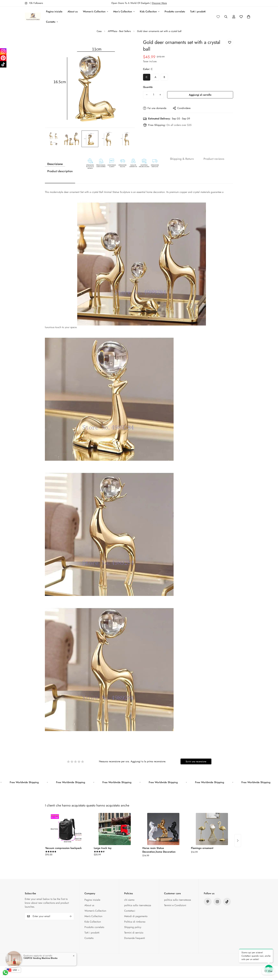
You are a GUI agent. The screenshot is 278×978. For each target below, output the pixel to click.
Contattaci (129, 911)
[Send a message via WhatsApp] (5, 972)
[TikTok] (3, 64)
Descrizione (55, 164)
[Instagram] (3, 51)
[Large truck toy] (115, 829)
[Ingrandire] (128, 45)
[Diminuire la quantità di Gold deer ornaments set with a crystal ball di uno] (146, 94)
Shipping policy (132, 927)
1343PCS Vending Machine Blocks (40, 958)
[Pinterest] (208, 902)
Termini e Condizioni (175, 905)
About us (73, 11)
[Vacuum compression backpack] (66, 829)
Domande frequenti (134, 938)
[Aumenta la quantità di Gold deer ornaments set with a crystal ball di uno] (160, 94)
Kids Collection (148, 11)
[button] (248, 16)
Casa (99, 31)
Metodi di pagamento (136, 916)
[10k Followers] (217, 902)
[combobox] (13, 970)
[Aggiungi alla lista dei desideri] (229, 42)
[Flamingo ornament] (212, 829)
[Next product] (238, 840)
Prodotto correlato (175, 11)
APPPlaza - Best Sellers (119, 31)
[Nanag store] (33, 16)
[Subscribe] (70, 916)
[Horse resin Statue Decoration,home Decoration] (163, 829)
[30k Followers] (227, 902)
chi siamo (129, 900)
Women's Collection (94, 11)
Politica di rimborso (134, 922)
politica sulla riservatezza (137, 905)
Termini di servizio (133, 932)
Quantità (148, 87)
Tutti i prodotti (198, 11)
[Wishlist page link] (218, 16)
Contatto (50, 22)
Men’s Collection (122, 11)
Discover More (159, 3)
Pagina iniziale (54, 11)
